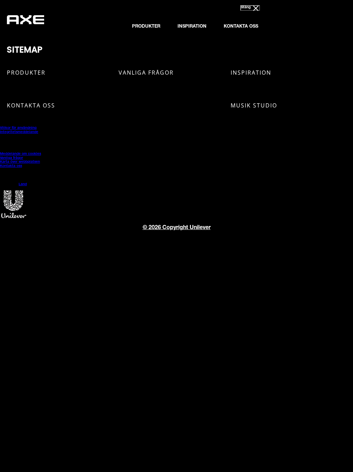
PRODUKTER (146, 27)
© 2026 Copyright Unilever (177, 228)
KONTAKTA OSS (241, 27)
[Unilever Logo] (14, 217)
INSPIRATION (192, 27)
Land (23, 184)
